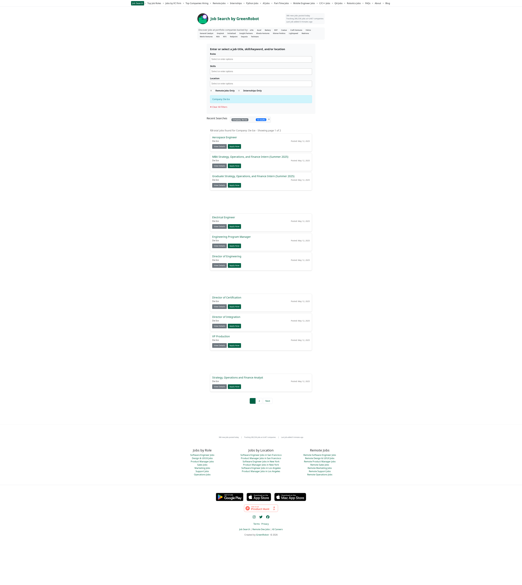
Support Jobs (202, 471)
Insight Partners (246, 33)
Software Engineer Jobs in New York (261, 461)
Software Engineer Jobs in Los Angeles (261, 468)
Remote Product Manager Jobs (320, 461)
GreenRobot (262, 534)
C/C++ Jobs (324, 3)
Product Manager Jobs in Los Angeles (261, 471)
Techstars (255, 36)
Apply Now (234, 146)
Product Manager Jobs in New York (261, 464)
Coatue (284, 30)
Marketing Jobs (202, 468)
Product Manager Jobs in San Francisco (261, 458)
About (378, 3)
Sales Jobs (202, 464)
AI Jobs (266, 3)
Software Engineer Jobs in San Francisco (261, 454)
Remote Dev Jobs (261, 529)
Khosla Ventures (262, 33)
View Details (219, 146)
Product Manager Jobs (202, 461)
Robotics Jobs (354, 3)
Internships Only (252, 90)
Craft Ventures (296, 30)
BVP (276, 30)
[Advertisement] (261, 201)
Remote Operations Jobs (319, 474)
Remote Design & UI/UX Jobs (319, 458)
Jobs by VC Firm (173, 3)
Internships (236, 3)
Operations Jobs (202, 474)
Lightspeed (293, 33)
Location (215, 78)
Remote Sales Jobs (319, 464)
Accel (259, 30)
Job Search (137, 3)
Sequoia (244, 36)
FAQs (367, 3)
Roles (213, 53)
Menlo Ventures (206, 36)
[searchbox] (261, 60)
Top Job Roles (154, 3)
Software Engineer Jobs (202, 454)
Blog (387, 3)
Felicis (308, 30)
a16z (252, 30)
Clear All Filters (219, 106)
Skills (213, 66)
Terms (256, 523)
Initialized (231, 33)
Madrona (305, 33)
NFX (224, 36)
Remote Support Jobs (320, 471)
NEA (218, 36)
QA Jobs (339, 3)
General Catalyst (206, 33)
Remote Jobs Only (225, 90)
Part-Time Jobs (281, 3)
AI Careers (277, 529)
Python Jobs (252, 3)
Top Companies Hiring (197, 3)
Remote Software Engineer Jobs (319, 454)
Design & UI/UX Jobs (202, 458)
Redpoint (233, 36)
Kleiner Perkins (279, 33)
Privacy (265, 523)
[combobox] (261, 59)
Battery (268, 30)
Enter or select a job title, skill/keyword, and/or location (247, 49)
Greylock (220, 33)
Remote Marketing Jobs (320, 468)
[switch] (212, 91)
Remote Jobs (219, 3)
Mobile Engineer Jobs (304, 3)
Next (267, 400)
